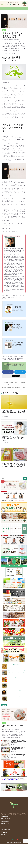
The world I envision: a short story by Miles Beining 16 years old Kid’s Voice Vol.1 (14, 383)
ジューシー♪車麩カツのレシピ (14, 664)
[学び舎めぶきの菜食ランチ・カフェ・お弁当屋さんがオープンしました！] (5, 750)
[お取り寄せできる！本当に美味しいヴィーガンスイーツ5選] (5, 757)
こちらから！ (18, 53)
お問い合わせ (4, 834)
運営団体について (5, 831)
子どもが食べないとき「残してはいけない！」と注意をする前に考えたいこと (13, 388)
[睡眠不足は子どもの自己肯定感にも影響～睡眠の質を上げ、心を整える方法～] (14, 422)
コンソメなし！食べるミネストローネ (16, 677)
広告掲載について (5, 823)
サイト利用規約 (4, 816)
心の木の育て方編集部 (14, 39)
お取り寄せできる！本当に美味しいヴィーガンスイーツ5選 (18, 755)
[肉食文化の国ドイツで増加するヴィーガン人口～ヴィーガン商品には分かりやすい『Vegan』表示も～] (14, 448)
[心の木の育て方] (14, 1)
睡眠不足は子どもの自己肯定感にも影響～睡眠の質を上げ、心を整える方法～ (13, 438)
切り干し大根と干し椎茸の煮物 (14, 690)
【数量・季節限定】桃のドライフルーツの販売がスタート (13, 726)
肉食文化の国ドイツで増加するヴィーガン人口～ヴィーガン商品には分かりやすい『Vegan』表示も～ (13, 464)
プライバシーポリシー (6, 818)
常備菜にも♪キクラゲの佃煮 (13, 697)
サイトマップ (4, 832)
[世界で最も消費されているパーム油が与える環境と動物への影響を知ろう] (14, 396)
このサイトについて (5, 829)
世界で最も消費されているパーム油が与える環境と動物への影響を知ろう (13, 412)
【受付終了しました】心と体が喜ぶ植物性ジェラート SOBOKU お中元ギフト (18, 741)
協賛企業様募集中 (5, 821)
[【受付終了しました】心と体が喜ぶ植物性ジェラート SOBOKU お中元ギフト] (5, 743)
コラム (4, 30)
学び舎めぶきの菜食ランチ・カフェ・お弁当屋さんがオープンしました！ (18, 748)
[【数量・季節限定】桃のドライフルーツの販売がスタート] (14, 714)
